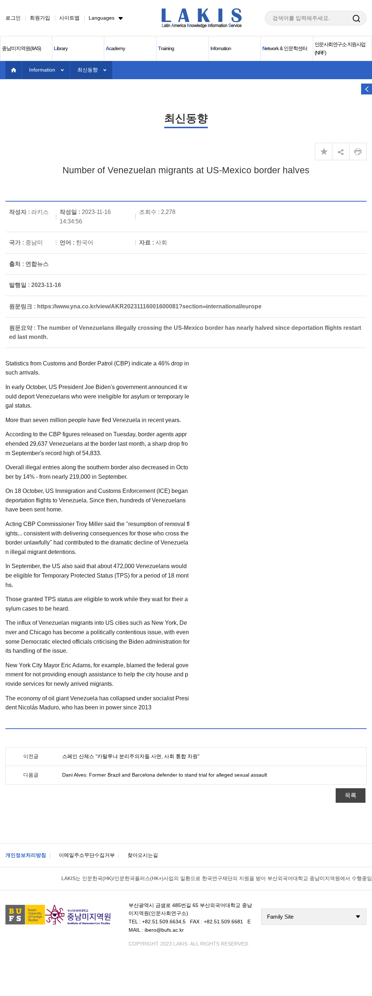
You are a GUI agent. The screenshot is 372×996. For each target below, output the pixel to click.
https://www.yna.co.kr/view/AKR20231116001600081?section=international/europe (149, 306)
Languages (101, 18)
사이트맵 (69, 18)
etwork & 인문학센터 (284, 48)
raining (166, 48)
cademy (115, 48)
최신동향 (87, 70)
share (340, 151)
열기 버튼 (366, 89)
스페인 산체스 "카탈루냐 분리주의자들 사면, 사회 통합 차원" (130, 756)
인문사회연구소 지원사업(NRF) (340, 48)
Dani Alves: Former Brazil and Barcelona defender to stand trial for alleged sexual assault (164, 775)
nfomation (220, 48)
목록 (350, 795)
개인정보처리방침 (25, 855)
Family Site (280, 917)
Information (42, 70)
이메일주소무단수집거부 (87, 855)
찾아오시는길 (143, 855)
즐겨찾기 (323, 151)
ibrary (61, 48)
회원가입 (40, 18)
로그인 (13, 18)
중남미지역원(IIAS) (21, 48)
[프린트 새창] (357, 151)
